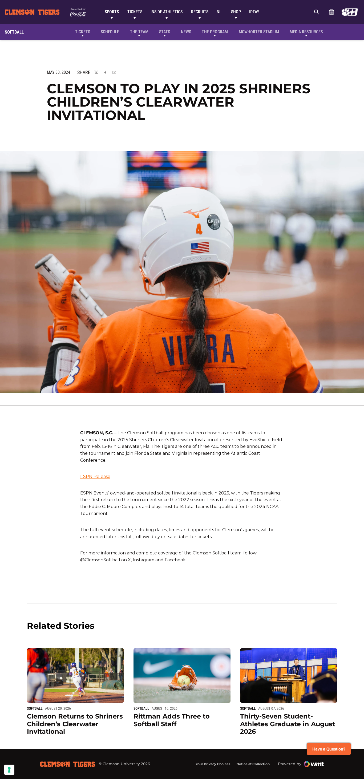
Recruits (199, 11)
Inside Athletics (167, 11)
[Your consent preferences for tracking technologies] (9, 770)
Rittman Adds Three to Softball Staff (172, 720)
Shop (236, 11)
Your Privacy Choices (213, 764)
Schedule (331, 12)
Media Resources (306, 31)
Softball (35, 708)
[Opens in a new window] (349, 12)
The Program (215, 31)
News (186, 31)
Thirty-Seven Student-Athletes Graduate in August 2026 (287, 724)
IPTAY (254, 11)
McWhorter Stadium (259, 31)
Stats (164, 31)
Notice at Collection (253, 764)
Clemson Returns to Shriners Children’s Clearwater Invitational (75, 724)
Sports (112, 11)
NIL (220, 11)
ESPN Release (95, 476)
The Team (139, 31)
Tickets (134, 11)
